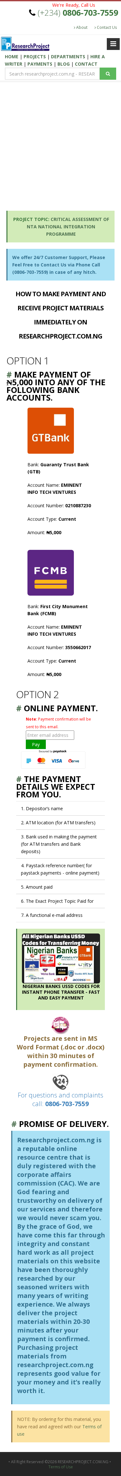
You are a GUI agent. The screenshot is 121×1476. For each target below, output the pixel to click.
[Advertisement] (60, 144)
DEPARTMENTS (68, 56)
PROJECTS (35, 56)
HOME (12, 56)
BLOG (64, 64)
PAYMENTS (40, 64)
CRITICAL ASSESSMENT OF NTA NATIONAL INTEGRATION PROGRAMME (68, 226)
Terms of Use (60, 1467)
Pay (36, 744)
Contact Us (106, 27)
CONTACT (86, 64)
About (81, 27)
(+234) (78, 12)
